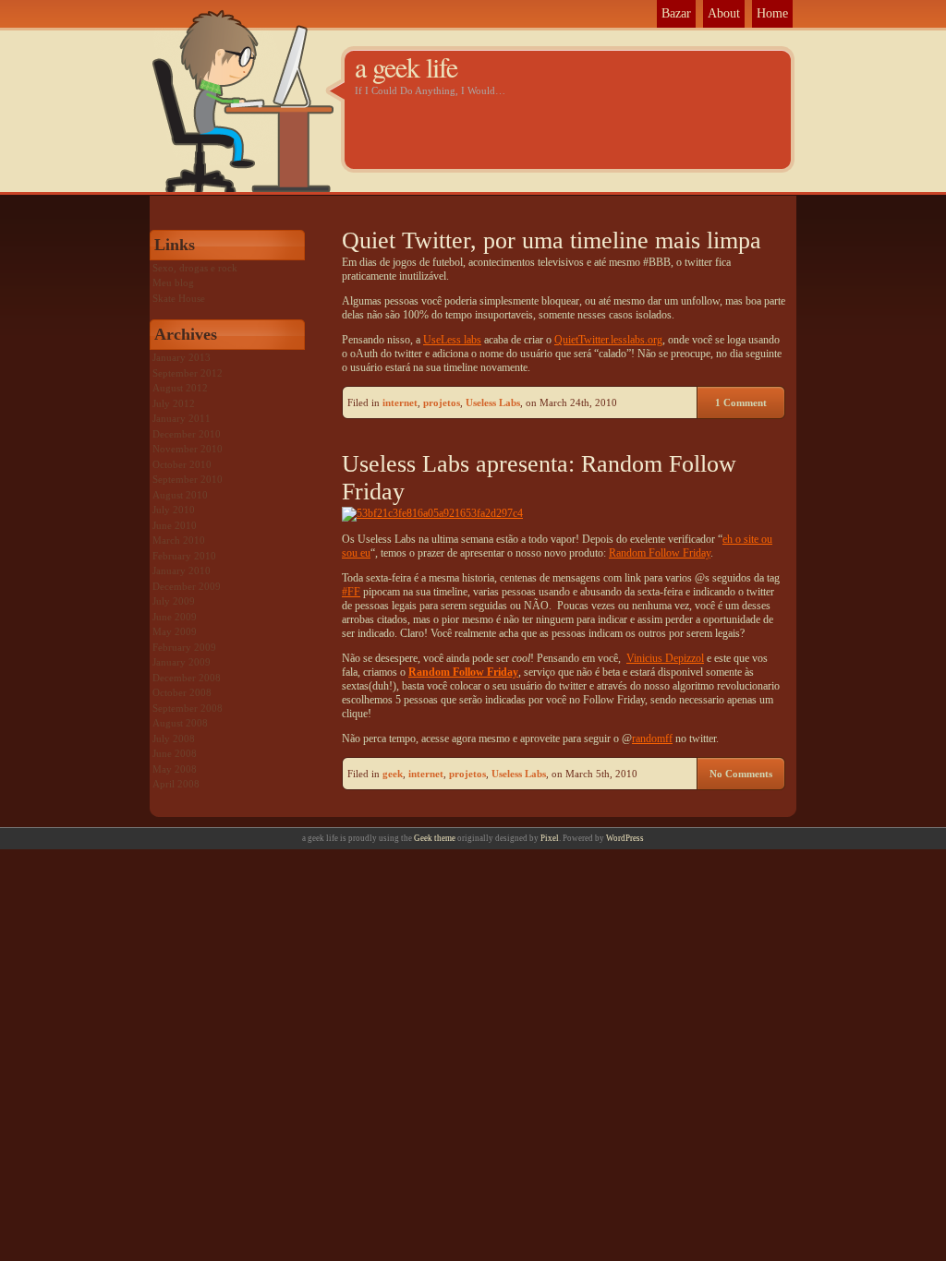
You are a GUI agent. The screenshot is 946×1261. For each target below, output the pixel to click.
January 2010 (181, 570)
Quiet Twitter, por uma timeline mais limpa (551, 240)
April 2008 (176, 783)
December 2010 (186, 433)
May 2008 (174, 769)
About (724, 13)
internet (400, 402)
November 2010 (187, 448)
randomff (652, 738)
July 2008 (173, 738)
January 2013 (181, 357)
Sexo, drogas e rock (194, 267)
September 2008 (187, 708)
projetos (441, 402)
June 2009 (174, 616)
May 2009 (174, 631)
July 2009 (173, 600)
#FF (351, 591)
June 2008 (174, 753)
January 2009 (181, 661)
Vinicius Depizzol (665, 658)
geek (392, 773)
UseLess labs (452, 339)
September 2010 (187, 479)
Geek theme (434, 838)
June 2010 (174, 525)
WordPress (625, 838)
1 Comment (741, 402)
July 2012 (173, 403)
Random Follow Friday (659, 552)
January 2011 (181, 418)
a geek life (406, 66)
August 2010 (180, 494)
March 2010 (178, 540)
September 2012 (187, 372)
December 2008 (186, 677)
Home (772, 13)
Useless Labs (493, 402)
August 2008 (180, 722)
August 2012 (180, 387)
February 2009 (184, 647)
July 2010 (173, 509)
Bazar (676, 13)
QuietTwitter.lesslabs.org (608, 339)
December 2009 (186, 586)
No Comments (741, 773)
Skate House (178, 298)
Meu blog (173, 282)
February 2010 (184, 555)
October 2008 (182, 692)
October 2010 (182, 464)
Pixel (549, 838)
